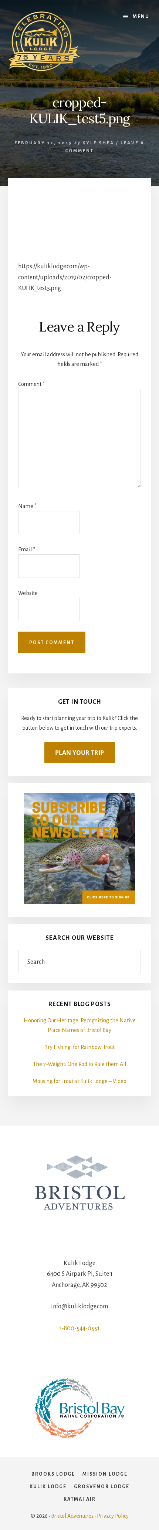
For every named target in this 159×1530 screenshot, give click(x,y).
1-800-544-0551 (79, 1328)
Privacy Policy (113, 1516)
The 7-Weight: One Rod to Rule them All (79, 1064)
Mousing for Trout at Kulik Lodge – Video (79, 1081)
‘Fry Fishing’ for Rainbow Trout (80, 1047)
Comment (31, 384)
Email (26, 549)
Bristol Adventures (72, 1516)
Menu (141, 16)
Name (27, 506)
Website (28, 593)
